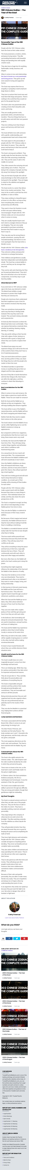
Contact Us (6, 1165)
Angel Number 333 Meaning (10, 1126)
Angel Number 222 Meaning (10, 1123)
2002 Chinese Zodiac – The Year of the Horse (13, 1002)
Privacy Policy (6, 1162)
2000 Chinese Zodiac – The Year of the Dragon (13, 1058)
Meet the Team (7, 1160)
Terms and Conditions (8, 1157)
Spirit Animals (6, 1118)
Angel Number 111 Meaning (10, 1121)
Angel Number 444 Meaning (10, 1128)
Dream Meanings (7, 1116)
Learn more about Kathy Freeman (14, 918)
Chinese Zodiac (7, 950)
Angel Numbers (7, 1113)
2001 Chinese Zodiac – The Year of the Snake (14, 1030)
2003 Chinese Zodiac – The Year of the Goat (13, 974)
